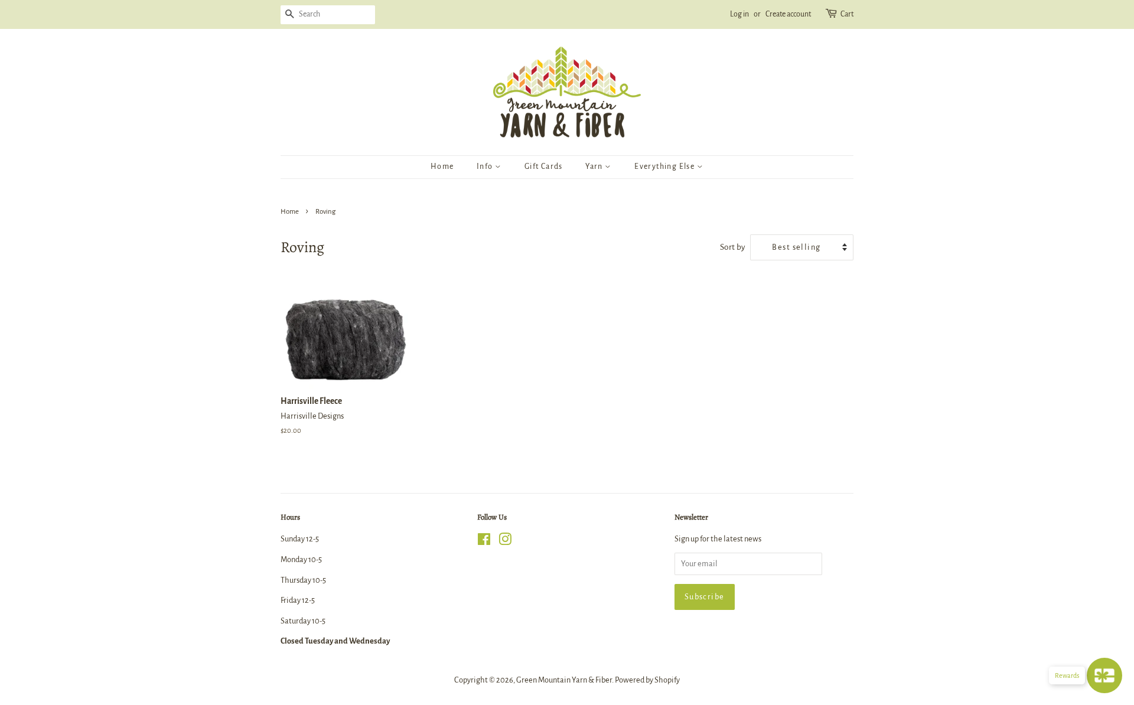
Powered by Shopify (647, 679)
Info (486, 166)
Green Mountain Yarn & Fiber (564, 679)
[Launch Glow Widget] (1104, 675)
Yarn (595, 166)
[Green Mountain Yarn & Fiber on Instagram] (504, 541)
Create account (788, 14)
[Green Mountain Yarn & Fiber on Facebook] (484, 541)
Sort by (732, 247)
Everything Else (665, 166)
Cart (846, 14)
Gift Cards (543, 166)
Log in (739, 14)
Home (442, 166)
